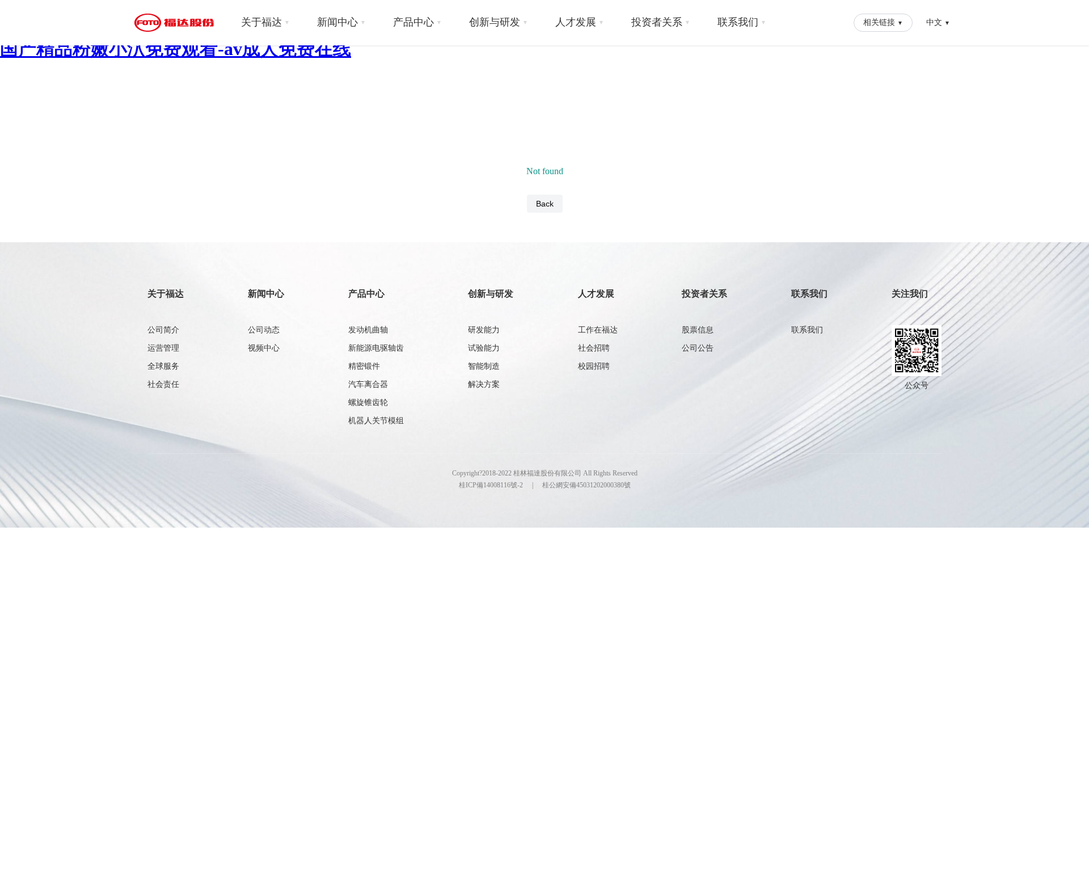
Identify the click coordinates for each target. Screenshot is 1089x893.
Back (545, 203)
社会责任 (163, 384)
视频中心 (264, 348)
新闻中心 (341, 22)
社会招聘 (594, 348)
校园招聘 (594, 366)
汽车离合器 (368, 384)
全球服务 (163, 366)
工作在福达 (598, 330)
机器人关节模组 (376, 420)
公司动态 (264, 330)
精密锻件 (364, 366)
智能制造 (484, 366)
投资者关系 (660, 22)
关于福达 (265, 22)
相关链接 (883, 22)
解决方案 (484, 384)
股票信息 (698, 330)
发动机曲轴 (368, 330)
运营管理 (163, 348)
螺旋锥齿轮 (368, 402)
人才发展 (579, 22)
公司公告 (698, 348)
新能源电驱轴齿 (376, 348)
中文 (938, 22)
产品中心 (417, 22)
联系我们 (741, 22)
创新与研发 (498, 22)
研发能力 (484, 330)
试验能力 (484, 348)
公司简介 (163, 330)
